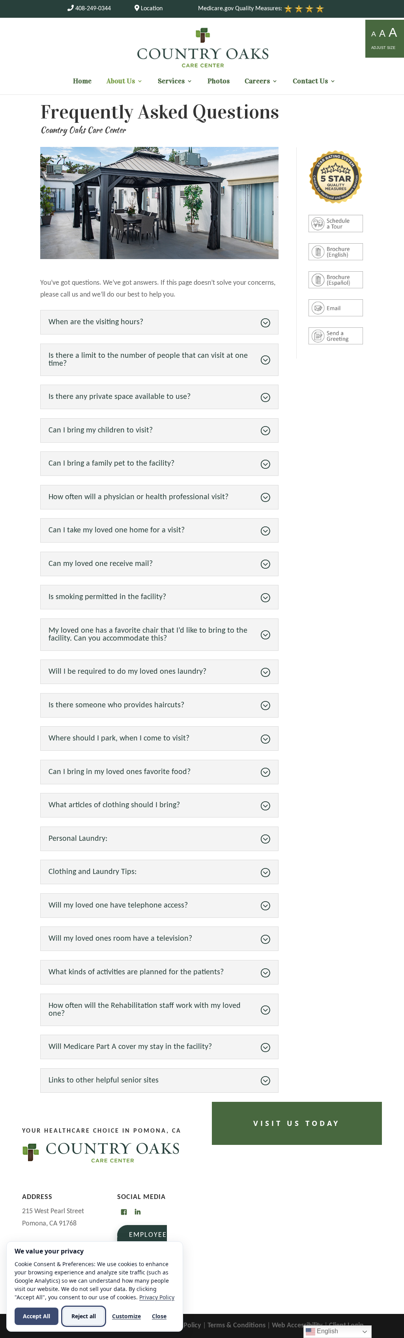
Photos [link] (219, 81)
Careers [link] (257, 81)
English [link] (326, 1331)
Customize (126, 1316)
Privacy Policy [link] (156, 1297)
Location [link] (151, 9)
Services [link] (171, 81)
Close (159, 1316)
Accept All (36, 1316)
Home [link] (82, 81)
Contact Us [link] (310, 81)
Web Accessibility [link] (297, 1325)
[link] (89, 9)
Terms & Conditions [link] (237, 1325)
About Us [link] (121, 81)
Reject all (83, 1316)
